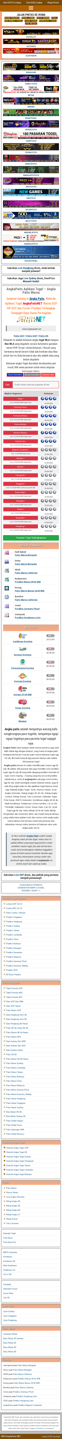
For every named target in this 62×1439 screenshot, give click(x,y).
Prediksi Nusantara (14, 952)
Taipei (20, 399)
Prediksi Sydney (13, 926)
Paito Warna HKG (13, 1037)
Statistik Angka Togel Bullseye (19, 1174)
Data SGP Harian (13, 1006)
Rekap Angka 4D (13, 1210)
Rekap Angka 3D (13, 1206)
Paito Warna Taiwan (14, 1072)
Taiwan (20, 509)
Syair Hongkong (10, 1320)
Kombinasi (7, 1257)
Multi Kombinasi (10, 1265)
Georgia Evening (22, 681)
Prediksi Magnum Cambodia (30, 1405)
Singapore (20, 484)
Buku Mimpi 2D (9, 1343)
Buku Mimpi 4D (9, 1352)
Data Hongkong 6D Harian (17, 1024)
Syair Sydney (9, 1311)
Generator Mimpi (10, 1334)
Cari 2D (6, 1298)
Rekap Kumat (12, 1219)
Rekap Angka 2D (13, 1201)
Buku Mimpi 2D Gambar (13, 1338)
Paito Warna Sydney (14, 1063)
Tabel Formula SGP (14, 988)
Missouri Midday (20, 433)
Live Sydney (30, 278)
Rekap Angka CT (13, 1214)
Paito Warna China (14, 1081)
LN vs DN (7, 1274)
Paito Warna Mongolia (26, 555)
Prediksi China (12, 939)
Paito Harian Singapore (15, 1103)
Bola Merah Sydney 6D (16, 1116)
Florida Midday (20, 424)
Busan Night (20, 492)
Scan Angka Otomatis (15, 1197)
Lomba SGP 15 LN (14, 904)
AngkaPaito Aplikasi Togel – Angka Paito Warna (31, 291)
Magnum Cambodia (20, 450)
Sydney (20, 467)
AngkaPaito (8, 1405)
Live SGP (19, 874)
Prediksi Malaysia (13, 957)
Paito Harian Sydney (14, 1107)
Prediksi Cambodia (14, 935)
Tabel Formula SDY (14, 997)
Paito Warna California (26, 573)
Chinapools (20, 475)
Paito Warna (11, 1188)
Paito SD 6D (11, 1054)
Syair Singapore (10, 1316)
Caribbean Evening (22, 641)
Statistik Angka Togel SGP (17, 1148)
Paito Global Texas (14, 1125)
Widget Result (53, 2)
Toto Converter (12, 1223)
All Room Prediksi (13, 975)
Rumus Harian (12, 1192)
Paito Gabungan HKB (15, 1130)
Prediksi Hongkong (14, 922)
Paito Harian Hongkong (15, 1099)
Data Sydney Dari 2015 (16, 1046)
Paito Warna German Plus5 (17, 1090)
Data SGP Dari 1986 (14, 1001)
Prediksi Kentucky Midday (17, 966)
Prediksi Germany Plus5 (27, 609)
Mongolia (20, 501)
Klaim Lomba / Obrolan (15, 913)
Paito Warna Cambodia (15, 1068)
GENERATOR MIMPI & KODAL (31, 888)
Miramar (23, 721)
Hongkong (20, 526)
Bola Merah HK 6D (14, 1112)
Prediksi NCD (11, 970)
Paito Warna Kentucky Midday (19, 1094)
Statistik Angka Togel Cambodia (19, 1170)
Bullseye (20, 458)
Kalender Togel (9, 1233)
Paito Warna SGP (13, 1010)
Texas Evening (22, 708)
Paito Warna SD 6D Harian (17, 1059)
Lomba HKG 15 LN (14, 908)
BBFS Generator (10, 1252)
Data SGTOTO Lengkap (12, 2)
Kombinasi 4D (9, 1261)
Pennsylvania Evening (22, 668)
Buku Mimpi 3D (9, 1347)
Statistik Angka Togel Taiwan (18, 1165)
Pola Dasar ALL (9, 1242)
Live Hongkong (26, 268)
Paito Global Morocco (15, 1134)
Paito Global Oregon (14, 1121)
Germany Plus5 (20, 407)
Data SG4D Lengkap (34, 2)
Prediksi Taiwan (12, 930)
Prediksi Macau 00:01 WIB (28, 582)
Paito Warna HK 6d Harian (17, 1032)
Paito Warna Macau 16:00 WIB (29, 591)
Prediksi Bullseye (13, 944)
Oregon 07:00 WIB (23, 694)
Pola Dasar (8, 1238)
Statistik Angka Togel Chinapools (20, 1161)
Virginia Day (20, 441)
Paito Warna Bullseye (15, 1077)
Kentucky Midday (20, 416)
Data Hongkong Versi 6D (16, 1019)
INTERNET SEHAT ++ (31, 891)
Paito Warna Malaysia (15, 1085)
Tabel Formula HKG (14, 993)
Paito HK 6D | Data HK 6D (17, 1028)
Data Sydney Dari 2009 (16, 1041)
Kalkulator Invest (10, 1289)
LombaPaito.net (40, 1428)
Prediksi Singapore (14, 917)
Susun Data (8, 1293)
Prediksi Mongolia (13, 948)
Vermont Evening (22, 655)
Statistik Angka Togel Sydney (18, 1157)
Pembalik (7, 1284)
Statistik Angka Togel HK (16, 1152)
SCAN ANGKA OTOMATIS (31, 885)
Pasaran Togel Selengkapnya (31, 538)
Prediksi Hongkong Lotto (28, 617)
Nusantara (20, 518)
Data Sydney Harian (14, 1050)
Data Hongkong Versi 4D (16, 1015)
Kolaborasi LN (9, 1270)
